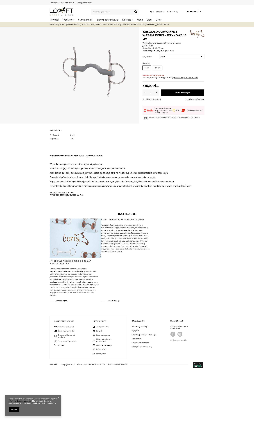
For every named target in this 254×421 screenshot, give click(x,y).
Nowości (54, 20)
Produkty (67, 20)
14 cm (157, 68)
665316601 (69, 3)
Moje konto (99, 321)
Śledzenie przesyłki (66, 331)
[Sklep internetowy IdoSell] (197, 365)
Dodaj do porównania (195, 99)
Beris (72, 135)
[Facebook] (172, 334)
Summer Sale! (85, 20)
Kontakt (61, 345)
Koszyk (99, 331)
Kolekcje (126, 20)
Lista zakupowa (103, 335)
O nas (159, 20)
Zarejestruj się (102, 327)
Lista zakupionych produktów (104, 340)
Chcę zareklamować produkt (66, 336)
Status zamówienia (66, 327)
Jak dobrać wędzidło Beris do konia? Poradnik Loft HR (70, 262)
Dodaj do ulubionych (151, 99)
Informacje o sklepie (140, 327)
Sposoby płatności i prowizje (144, 335)
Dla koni (86, 25)
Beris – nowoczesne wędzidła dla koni (122, 220)
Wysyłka (135, 331)
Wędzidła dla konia (99, 25)
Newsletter (101, 354)
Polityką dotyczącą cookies (20, 401)
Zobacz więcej (61, 301)
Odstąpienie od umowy (142, 347)
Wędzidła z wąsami (117, 25)
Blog (149, 20)
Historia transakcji (104, 345)
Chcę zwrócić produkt (67, 341)
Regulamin (136, 339)
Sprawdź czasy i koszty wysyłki (185, 77)
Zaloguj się (160, 11)
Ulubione (172, 11)
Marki (140, 20)
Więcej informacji (195, 110)
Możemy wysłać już (150, 77)
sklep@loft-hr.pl (85, 3)
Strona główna (66, 25)
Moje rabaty (101, 349)
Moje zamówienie (64, 321)
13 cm (146, 68)
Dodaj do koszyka (182, 93)
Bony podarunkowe (107, 20)
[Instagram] (179, 334)
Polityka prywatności (140, 343)
